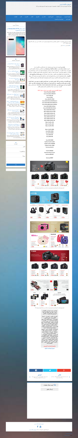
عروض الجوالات (59, 16)
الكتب (21, 16)
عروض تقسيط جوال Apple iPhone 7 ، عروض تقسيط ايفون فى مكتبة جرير (13, 87)
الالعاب (32, 16)
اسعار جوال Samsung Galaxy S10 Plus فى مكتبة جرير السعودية (16, 29)
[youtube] (40, 426)
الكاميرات (26, 16)
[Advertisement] (38, 10)
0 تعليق (62, 45)
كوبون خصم (68, 19)
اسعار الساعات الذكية (49, 348)
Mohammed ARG (67, 435)
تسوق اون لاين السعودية (59, 19)
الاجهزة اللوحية (50, 16)
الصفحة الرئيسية (67, 16)
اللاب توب (43, 16)
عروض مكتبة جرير (65, 4)
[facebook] (37, 426)
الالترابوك (37, 16)
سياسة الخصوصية (69, 433)
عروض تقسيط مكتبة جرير (39, 423)
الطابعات (15, 16)
